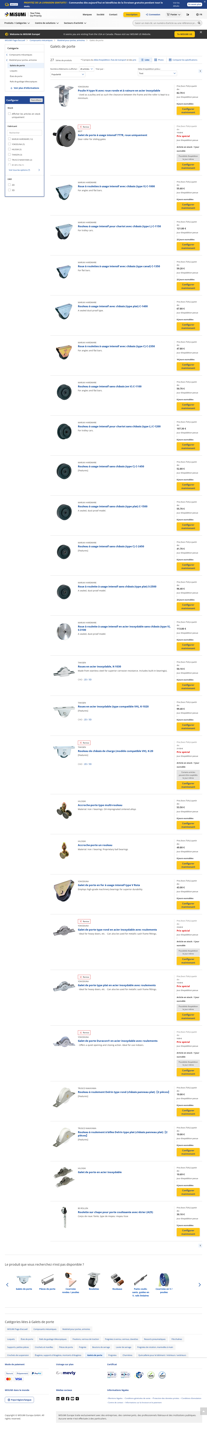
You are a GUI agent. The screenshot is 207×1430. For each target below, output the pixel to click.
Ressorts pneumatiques (154, 1339)
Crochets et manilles (44, 1347)
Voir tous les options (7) (19, 170)
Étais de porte (16, 76)
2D (85, 679)
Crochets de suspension (18, 1355)
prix (134, 59)
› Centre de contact (115, 1402)
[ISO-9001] (112, 1375)
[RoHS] (151, 1375)
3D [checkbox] (13, 190)
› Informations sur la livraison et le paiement (143, 1402)
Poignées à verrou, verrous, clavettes (121, 1339)
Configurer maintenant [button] (188, 110)
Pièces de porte (66, 1347)
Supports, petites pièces (18, 1347)
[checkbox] (24, 139)
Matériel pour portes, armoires (71, 40)
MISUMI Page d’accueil (15, 40)
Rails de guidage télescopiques (23, 81)
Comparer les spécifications (185, 59)
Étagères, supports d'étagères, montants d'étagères (58, 1355)
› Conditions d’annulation (190, 1398)
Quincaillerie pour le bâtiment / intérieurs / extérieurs (162, 1355)
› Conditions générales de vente (137, 1398)
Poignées (112, 1355)
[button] (194, 4)
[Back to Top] (203, 1411)
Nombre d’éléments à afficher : (64, 69)
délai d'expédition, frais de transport (110, 59)
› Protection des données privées (165, 1398)
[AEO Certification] (139, 1375)
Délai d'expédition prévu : (149, 69)
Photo (161, 59)
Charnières (127, 1355)
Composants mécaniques (41, 40)
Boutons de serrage (101, 1347)
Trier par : (100, 69)
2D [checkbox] (13, 184)
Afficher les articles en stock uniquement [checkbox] (26, 115)
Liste (147, 59)
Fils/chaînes (177, 1339)
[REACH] (162, 1375)
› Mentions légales (115, 1398)
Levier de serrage (123, 1347)
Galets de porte (17, 65)
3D (90, 679)
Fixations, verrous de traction (86, 1339)
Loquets (13, 70)
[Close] (201, 32)
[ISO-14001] (125, 1375)
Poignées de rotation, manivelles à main (155, 1347)
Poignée (82, 1347)
